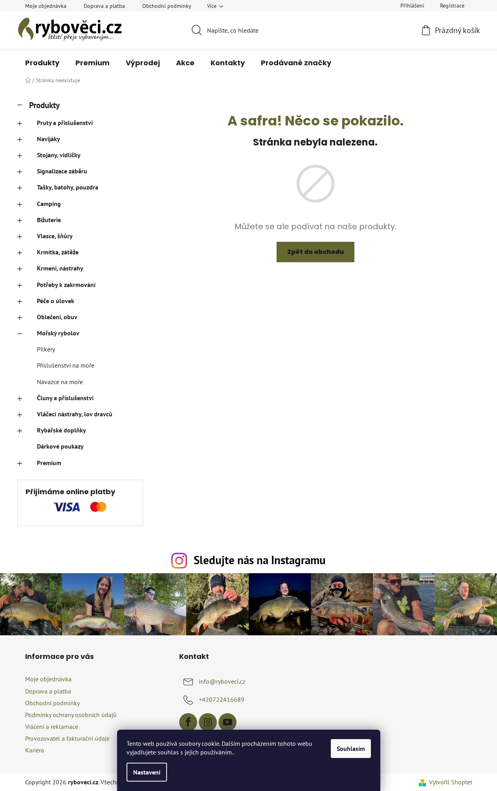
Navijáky (48, 139)
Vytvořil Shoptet (450, 782)
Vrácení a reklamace (51, 726)
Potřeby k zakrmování (66, 285)
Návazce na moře (60, 382)
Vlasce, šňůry (55, 236)
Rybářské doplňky (61, 430)
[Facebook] (188, 722)
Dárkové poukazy (60, 446)
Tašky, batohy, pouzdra (67, 187)
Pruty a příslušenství (65, 123)
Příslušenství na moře (65, 365)
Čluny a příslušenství (65, 398)
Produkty (44, 105)
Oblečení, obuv (57, 317)
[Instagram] (208, 722)
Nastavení (146, 772)
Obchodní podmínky (166, 5)
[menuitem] (42, 63)
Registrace (452, 5)
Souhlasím (351, 748)
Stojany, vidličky (59, 155)
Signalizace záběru (62, 171)
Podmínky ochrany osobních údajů (71, 715)
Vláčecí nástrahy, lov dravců (74, 414)
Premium (49, 463)
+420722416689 (221, 699)
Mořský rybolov (58, 333)
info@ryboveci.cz (222, 681)
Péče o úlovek (55, 301)
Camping (49, 204)
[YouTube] (227, 722)
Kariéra (34, 750)
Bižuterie (49, 220)
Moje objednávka (45, 5)
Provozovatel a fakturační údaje (67, 738)
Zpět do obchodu (315, 251)
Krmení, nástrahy (60, 268)
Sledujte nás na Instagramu (260, 560)
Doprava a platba (104, 5)
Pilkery (46, 349)
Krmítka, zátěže (58, 252)
